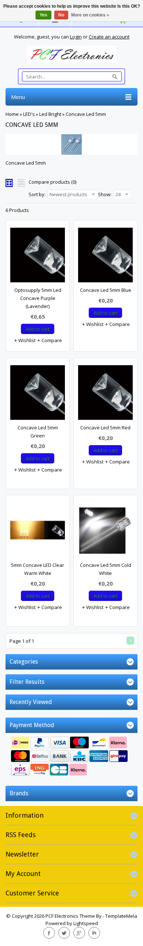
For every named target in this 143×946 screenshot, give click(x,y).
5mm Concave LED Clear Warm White (37, 569)
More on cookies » (90, 15)
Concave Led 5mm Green (38, 431)
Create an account (109, 36)
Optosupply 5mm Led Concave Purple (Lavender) (37, 298)
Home (12, 114)
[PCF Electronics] (72, 54)
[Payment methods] (72, 757)
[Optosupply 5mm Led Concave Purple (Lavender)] (37, 257)
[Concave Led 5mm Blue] (105, 257)
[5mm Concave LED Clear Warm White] (37, 532)
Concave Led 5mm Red (105, 427)
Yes (43, 15)
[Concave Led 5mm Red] (105, 394)
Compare (51, 340)
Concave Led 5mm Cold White (105, 569)
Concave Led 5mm (86, 114)
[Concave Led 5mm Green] (37, 394)
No (61, 15)
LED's (29, 114)
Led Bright (50, 114)
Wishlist (26, 340)
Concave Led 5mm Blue (105, 290)
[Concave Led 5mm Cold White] (105, 532)
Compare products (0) (52, 182)
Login (76, 36)
